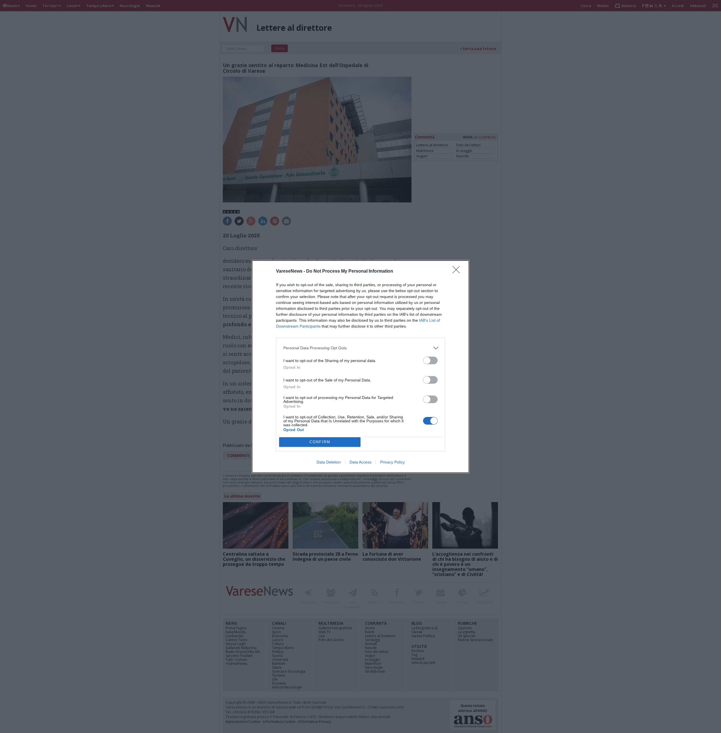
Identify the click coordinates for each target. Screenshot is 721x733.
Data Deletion (329, 462)
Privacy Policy (392, 462)
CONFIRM (320, 442)
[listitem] (360, 348)
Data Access (360, 462)
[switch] (430, 360)
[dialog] (360, 366)
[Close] (458, 271)
